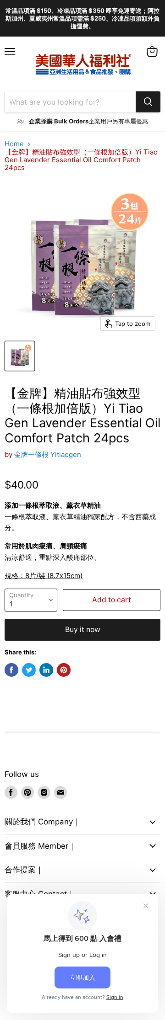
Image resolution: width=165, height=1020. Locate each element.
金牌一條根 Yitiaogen (47, 454)
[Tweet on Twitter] (29, 670)
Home (14, 144)
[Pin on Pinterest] (64, 670)
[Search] (148, 101)
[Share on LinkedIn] (46, 670)
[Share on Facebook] (11, 670)
